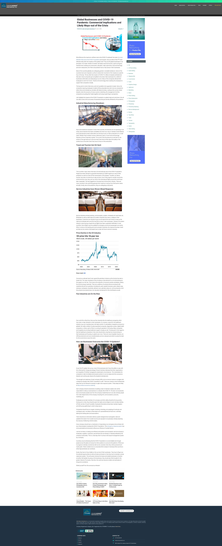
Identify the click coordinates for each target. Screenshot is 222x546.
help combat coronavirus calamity (86, 385)
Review (130, 112)
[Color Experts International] (9, 5)
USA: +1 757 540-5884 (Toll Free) (101, 1)
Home (78, 15)
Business (99, 15)
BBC (84, 273)
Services (79, 540)
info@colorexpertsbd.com (123, 1)
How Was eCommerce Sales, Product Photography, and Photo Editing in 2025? (100, 485)
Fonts (129, 81)
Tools (129, 117)
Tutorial (130, 120)
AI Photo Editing (132, 68)
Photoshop (131, 104)
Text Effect (131, 115)
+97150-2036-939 (118, 537)
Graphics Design (132, 84)
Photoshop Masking (133, 106)
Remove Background (133, 109)
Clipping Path (131, 76)
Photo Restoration (132, 98)
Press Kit (79, 542)
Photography (131, 101)
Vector (130, 126)
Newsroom (80, 544)
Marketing (130, 90)
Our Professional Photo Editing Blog (88, 15)
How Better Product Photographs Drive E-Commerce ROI (81, 485)
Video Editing (131, 128)
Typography (131, 123)
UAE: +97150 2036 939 (113, 1)
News (129, 92)
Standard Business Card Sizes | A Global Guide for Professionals (115, 485)
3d (129, 65)
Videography (131, 131)
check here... (118, 526)
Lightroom (131, 87)
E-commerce (131, 79)
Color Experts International (89, 28)
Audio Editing (131, 70)
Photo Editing (131, 95)
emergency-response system (114, 426)
